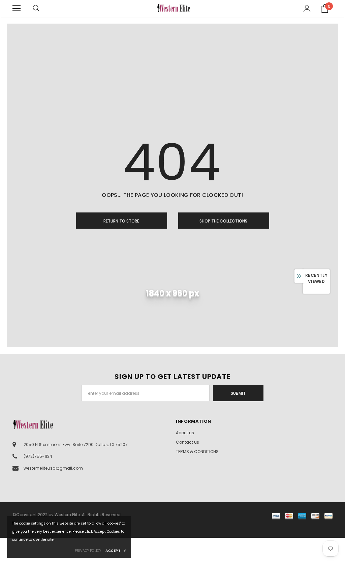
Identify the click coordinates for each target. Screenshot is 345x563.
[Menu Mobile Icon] (16, 8)
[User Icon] (307, 8)
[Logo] (173, 8)
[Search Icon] (43, 8)
